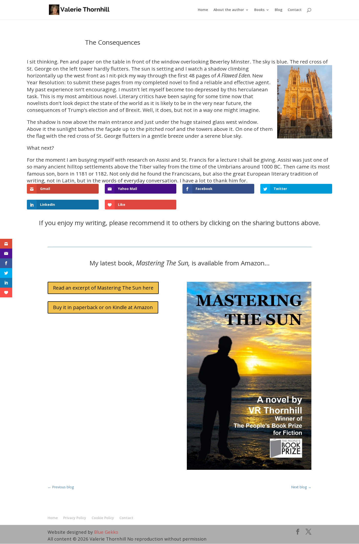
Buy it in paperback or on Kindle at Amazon (103, 307)
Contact (295, 10)
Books (259, 10)
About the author (228, 10)
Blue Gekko (106, 532)
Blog (278, 10)
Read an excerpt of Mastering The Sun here (103, 287)
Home (203, 10)
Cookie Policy (103, 517)
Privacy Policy (74, 517)
